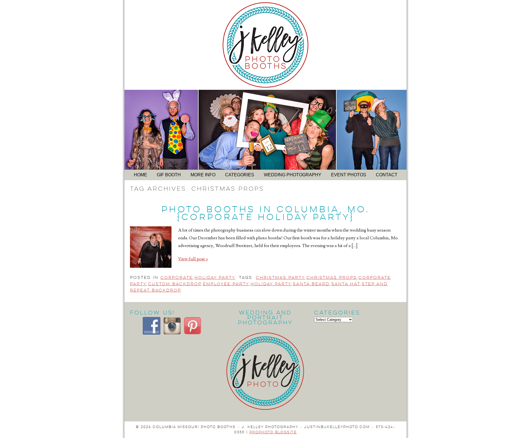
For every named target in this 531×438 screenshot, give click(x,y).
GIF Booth (169, 175)
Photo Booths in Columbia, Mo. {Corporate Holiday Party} (265, 213)
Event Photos (348, 175)
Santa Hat (345, 283)
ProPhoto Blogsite (273, 432)
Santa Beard (311, 283)
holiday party (271, 283)
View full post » (193, 259)
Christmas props (331, 277)
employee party (226, 283)
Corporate (176, 277)
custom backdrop (174, 283)
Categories (239, 175)
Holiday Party (214, 277)
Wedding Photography (292, 175)
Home (140, 175)
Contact (386, 175)
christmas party (280, 277)
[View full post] (150, 247)
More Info (203, 175)
